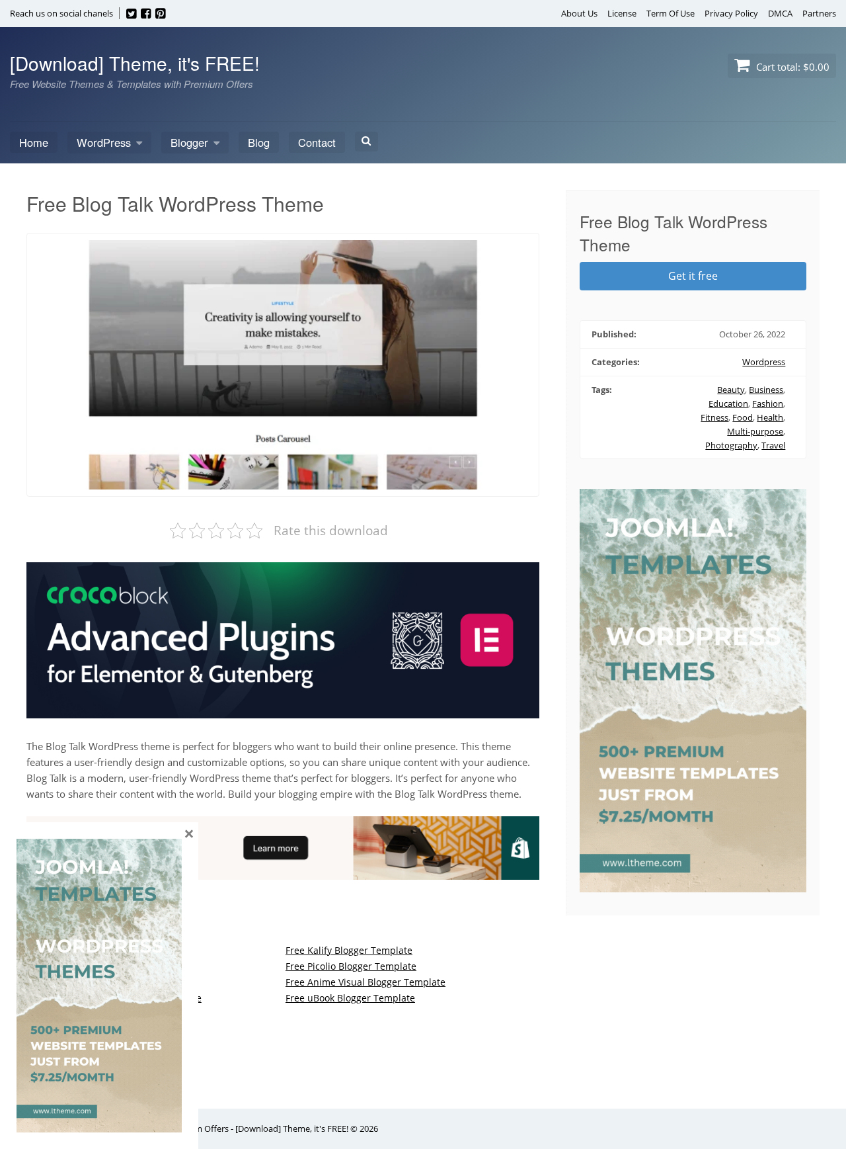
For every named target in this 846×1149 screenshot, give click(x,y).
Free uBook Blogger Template (350, 998)
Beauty (731, 390)
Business (766, 390)
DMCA (780, 13)
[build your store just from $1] (282, 871)
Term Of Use (670, 13)
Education (728, 403)
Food (742, 417)
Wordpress (763, 362)
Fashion (767, 403)
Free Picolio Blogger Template (351, 966)
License (621, 13)
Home (33, 142)
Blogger (189, 142)
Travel (773, 445)
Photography (731, 445)
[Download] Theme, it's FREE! (135, 63)
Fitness (714, 417)
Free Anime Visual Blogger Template (365, 982)
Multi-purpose (755, 431)
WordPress (104, 142)
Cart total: (791, 66)
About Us (579, 13)
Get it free (693, 276)
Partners (819, 13)
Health (770, 417)
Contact (317, 142)
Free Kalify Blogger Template (349, 950)
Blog (259, 142)
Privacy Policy (731, 13)
